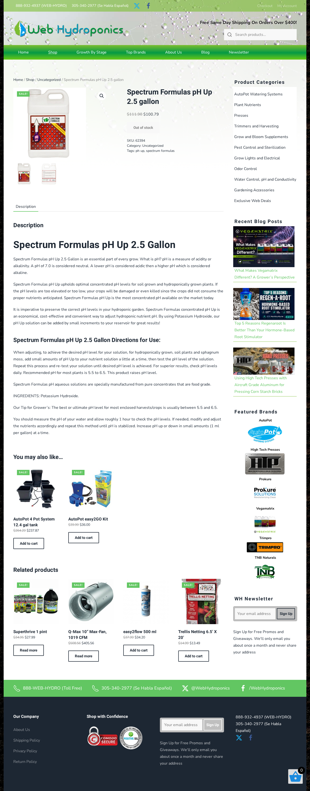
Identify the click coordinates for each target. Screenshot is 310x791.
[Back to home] (68, 28)
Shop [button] (52, 52)
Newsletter (239, 52)
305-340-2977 (100, 5)
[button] (101, 96)
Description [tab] (26, 206)
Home (23, 52)
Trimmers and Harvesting (256, 126)
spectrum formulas (160, 150)
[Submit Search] (229, 34)
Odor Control (245, 168)
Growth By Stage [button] (92, 52)
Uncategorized (49, 79)
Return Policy (25, 761)
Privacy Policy (25, 751)
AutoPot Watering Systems (258, 94)
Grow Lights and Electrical (257, 158)
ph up (140, 150)
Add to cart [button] (29, 543)
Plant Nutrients (247, 105)
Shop (30, 79)
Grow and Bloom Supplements (261, 137)
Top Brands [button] (136, 52)
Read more (28, 650)
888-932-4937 (41, 5)
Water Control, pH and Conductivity (265, 179)
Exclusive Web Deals (252, 200)
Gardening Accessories (254, 190)
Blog (205, 52)
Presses (241, 115)
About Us (173, 52)
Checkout (264, 5)
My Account (287, 5)
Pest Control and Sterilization (260, 147)
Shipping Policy (26, 740)
